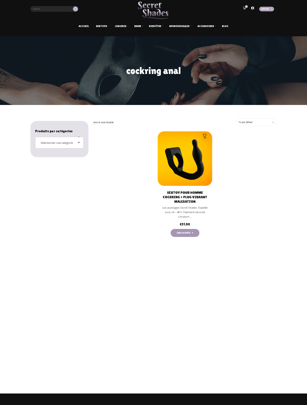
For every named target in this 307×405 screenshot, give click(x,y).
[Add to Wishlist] (205, 138)
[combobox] (59, 142)
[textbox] (59, 143)
